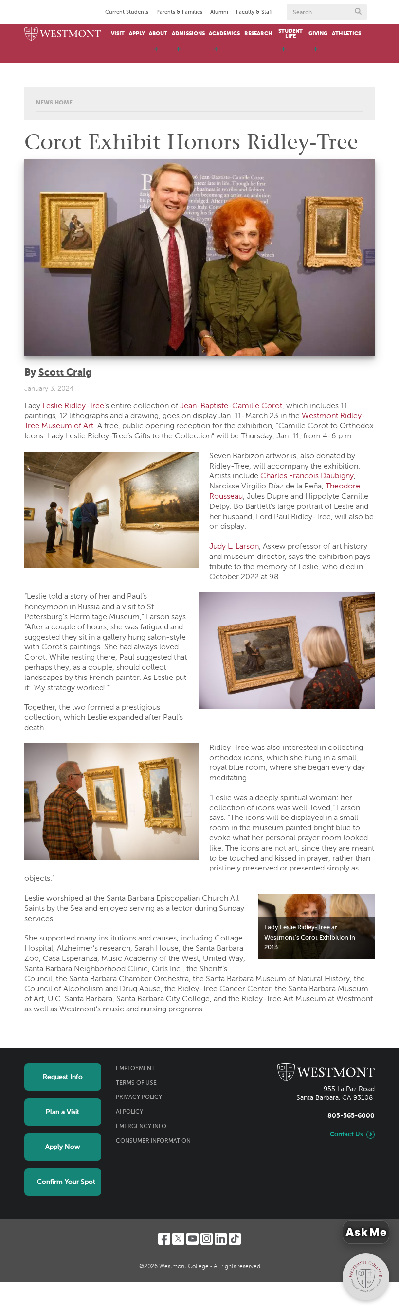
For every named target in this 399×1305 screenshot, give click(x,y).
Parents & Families (179, 12)
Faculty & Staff (254, 12)
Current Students (126, 12)
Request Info (63, 1077)
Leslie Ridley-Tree (73, 406)
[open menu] (156, 53)
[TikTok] (235, 1239)
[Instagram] (206, 1239)
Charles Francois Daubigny (307, 476)
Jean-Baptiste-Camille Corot (231, 406)
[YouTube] (192, 1239)
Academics (224, 33)
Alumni (219, 12)
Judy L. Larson (234, 547)
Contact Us (346, 1134)
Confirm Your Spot (66, 1182)
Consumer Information (153, 1141)
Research (258, 33)
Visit (118, 33)
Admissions (188, 33)
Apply (137, 33)
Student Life (290, 33)
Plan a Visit (62, 1112)
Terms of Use (136, 1083)
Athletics (346, 33)
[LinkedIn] (221, 1239)
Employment (135, 1069)
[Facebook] (164, 1239)
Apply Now (62, 1147)
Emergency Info (141, 1127)
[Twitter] (178, 1239)
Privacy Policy (139, 1097)
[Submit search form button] (358, 12)
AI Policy (129, 1112)
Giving (317, 33)
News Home (54, 103)
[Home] (62, 34)
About (158, 33)
